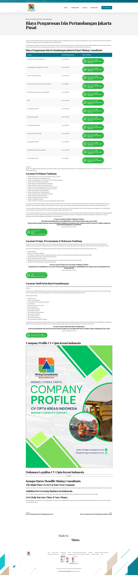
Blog (102, 554)
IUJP (49, 552)
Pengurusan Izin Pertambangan (79, 552)
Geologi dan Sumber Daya (53, 554)
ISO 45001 (63, 554)
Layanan (84, 7)
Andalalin (90, 552)
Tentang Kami (75, 7)
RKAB (69, 552)
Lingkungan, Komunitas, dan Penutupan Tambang (78, 554)
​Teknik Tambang (95, 554)
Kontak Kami (94, 7)
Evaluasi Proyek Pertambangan (101, 552)
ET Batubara (63, 552)
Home (65, 7)
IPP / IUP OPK (55, 552)
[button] (58, 55)
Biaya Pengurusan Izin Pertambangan (40, 19)
